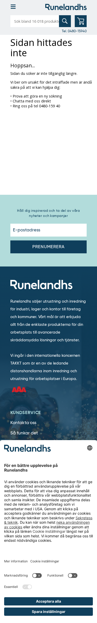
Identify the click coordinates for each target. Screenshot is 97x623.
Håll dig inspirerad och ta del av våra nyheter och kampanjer (48, 213)
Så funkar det (24, 433)
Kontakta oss (23, 422)
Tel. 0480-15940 (74, 31)
